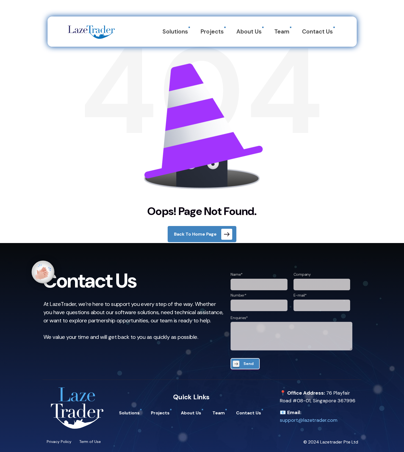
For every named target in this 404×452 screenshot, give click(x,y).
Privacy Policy (59, 441)
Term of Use (90, 441)
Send (248, 363)
